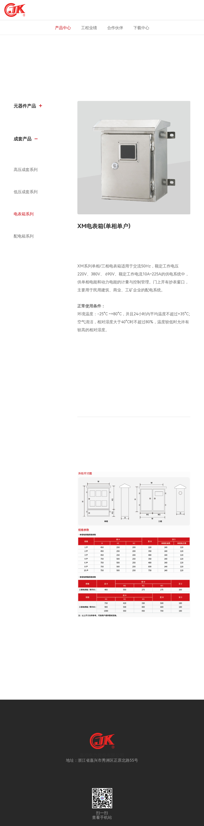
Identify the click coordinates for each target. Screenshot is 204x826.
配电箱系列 (24, 236)
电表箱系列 (24, 214)
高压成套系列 (26, 169)
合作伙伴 (115, 27)
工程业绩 (89, 27)
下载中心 (141, 27)
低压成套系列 (26, 191)
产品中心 (63, 27)
